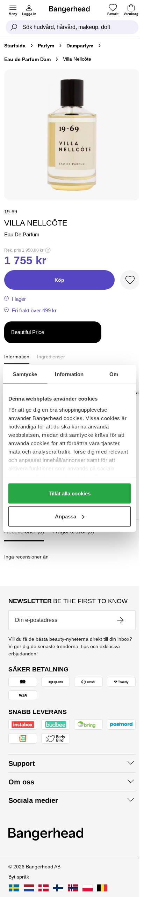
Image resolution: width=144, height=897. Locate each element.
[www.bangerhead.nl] (29, 888)
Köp (59, 280)
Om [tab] (113, 374)
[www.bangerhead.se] (14, 888)
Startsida (15, 45)
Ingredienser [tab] (51, 356)
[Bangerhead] (72, 9)
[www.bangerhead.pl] (87, 888)
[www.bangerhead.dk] (43, 888)
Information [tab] (69, 374)
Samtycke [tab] (25, 374)
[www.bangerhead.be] (102, 888)
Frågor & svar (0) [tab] (73, 531)
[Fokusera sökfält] (14, 27)
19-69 (10, 211)
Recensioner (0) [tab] (24, 531)
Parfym (46, 45)
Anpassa (65, 516)
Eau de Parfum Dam (27, 59)
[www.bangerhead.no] (73, 888)
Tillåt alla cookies (70, 493)
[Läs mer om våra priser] (48, 250)
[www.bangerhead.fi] (58, 888)
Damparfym (79, 45)
